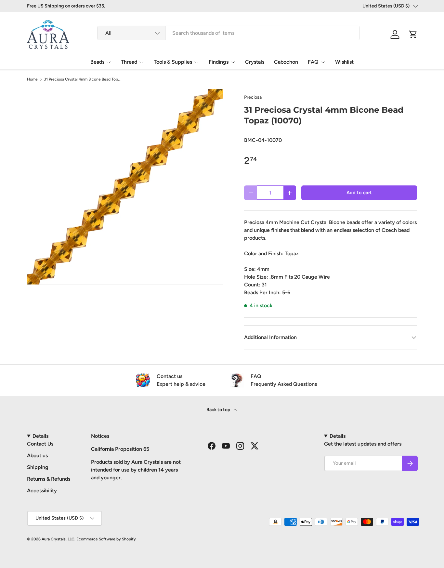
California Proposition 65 (120, 449)
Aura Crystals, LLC (58, 539)
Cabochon (286, 62)
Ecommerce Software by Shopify (106, 539)
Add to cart (359, 193)
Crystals (254, 62)
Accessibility (42, 490)
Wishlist (344, 62)
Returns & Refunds (48, 479)
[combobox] (228, 33)
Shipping (37, 467)
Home (32, 79)
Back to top (218, 409)
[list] (125, 186)
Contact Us (40, 444)
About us (37, 455)
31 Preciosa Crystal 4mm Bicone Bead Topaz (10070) (83, 79)
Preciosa (253, 97)
